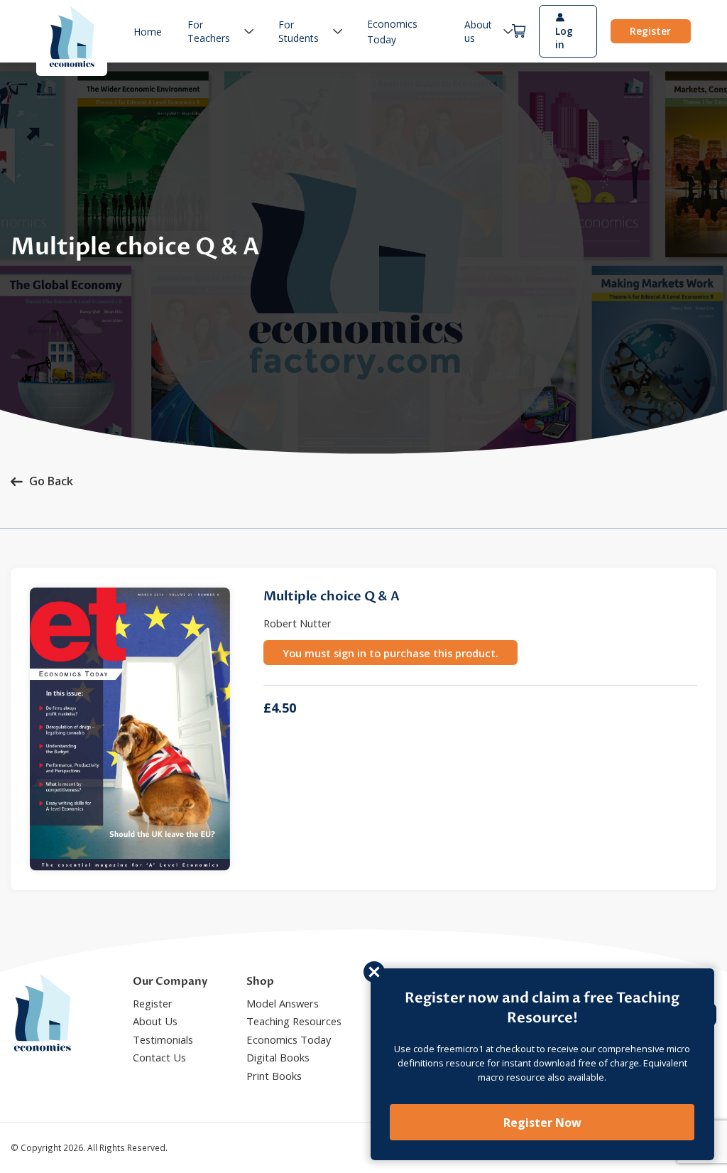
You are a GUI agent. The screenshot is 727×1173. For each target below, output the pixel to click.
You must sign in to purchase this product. (390, 653)
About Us (155, 1021)
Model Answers (282, 1003)
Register (650, 31)
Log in (564, 37)
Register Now (542, 1122)
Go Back (51, 481)
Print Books (274, 1076)
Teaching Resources (293, 1021)
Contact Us (159, 1057)
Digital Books (278, 1057)
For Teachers (208, 31)
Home (147, 31)
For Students (298, 31)
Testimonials (163, 1039)
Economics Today (288, 1039)
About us (478, 31)
